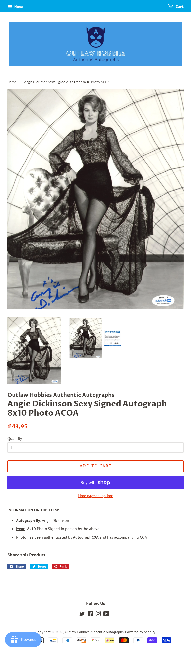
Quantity (14, 438)
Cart (179, 6)
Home (11, 82)
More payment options (95, 495)
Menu (18, 6)
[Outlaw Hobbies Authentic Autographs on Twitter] (82, 614)
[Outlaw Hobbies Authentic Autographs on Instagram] (98, 614)
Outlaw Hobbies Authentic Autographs (94, 632)
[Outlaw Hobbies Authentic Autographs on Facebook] (90, 614)
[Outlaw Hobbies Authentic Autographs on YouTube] (106, 614)
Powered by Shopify (140, 632)
